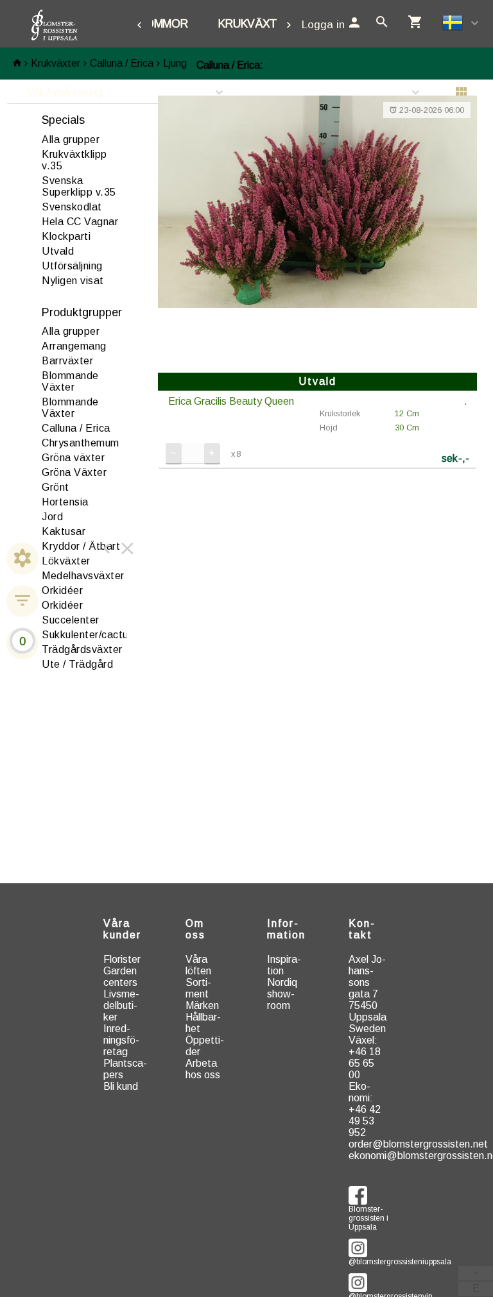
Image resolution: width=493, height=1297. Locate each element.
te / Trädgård (77, 664)
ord (52, 516)
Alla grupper (70, 139)
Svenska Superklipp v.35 (79, 186)
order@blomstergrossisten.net (418, 1144)
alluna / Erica (76, 428)
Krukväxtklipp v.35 (74, 160)
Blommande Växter (70, 381)
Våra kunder (122, 929)
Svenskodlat (72, 206)
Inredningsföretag (121, 1040)
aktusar (63, 531)
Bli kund (120, 1086)
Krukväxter (254, 23)
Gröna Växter (74, 472)
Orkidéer (62, 605)
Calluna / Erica (121, 63)
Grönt (55, 487)
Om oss (195, 929)
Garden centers (120, 976)
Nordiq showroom (282, 994)
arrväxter (67, 360)
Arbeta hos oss (203, 1069)
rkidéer (62, 590)
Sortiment (198, 988)
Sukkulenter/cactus (88, 634)
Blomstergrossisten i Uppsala (368, 1211)
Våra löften (198, 965)
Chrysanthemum (80, 442)
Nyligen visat (73, 280)
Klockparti (66, 236)
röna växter (73, 457)
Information (286, 929)
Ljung (175, 63)
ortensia (65, 501)
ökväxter (66, 560)
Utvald (58, 251)
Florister (122, 959)
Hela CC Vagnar (80, 221)
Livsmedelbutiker (121, 1005)
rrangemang (74, 346)
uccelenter (70, 620)
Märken (202, 1005)
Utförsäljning (72, 265)
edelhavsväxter (83, 575)
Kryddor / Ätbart (81, 546)
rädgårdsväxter (82, 649)
